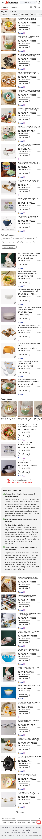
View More (20, 812)
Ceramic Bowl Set (27, 243)
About (7, 832)
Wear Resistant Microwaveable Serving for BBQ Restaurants (27, 775)
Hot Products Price (17, 828)
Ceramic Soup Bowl (24, 822)
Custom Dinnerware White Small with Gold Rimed (28, 632)
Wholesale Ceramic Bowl (10, 243)
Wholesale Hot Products (32, 828)
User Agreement (15, 832)
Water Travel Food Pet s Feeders (29, 344)
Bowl (32, 14)
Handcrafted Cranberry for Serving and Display (29, 145)
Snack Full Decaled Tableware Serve (28, 199)
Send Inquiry (23, 29)
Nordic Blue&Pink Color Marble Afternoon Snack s (27, 596)
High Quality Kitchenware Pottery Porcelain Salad (28, 217)
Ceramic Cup (7, 239)
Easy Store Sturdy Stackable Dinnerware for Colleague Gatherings (29, 55)
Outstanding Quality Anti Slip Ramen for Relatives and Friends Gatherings (29, 91)
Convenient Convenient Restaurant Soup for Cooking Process (28, 109)
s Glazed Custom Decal (29, 685)
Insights (27, 830)
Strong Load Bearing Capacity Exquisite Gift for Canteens (27, 272)
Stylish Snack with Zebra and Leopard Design (29, 443)
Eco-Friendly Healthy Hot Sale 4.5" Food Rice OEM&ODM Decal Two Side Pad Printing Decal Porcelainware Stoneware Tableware (29, 163)
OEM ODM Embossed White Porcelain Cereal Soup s (29, 290)
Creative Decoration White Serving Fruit (28, 461)
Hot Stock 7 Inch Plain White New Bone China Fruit (29, 308)
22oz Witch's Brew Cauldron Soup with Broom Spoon (29, 757)
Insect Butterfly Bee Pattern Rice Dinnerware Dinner (29, 254)
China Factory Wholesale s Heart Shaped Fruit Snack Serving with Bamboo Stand (29, 739)
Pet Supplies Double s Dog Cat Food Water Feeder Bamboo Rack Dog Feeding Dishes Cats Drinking (28, 181)
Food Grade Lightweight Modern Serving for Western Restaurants (28, 578)
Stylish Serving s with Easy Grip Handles (28, 721)
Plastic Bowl (13, 14)
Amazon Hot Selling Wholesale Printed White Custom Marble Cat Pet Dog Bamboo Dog (29, 326)
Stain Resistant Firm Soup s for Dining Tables (28, 37)
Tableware (4, 14)
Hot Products (6, 828)
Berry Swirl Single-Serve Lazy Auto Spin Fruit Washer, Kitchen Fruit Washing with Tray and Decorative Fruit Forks (29, 127)
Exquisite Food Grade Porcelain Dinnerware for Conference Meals (27, 19)
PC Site (22, 830)
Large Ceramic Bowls (9, 822)
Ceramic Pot (19, 239)
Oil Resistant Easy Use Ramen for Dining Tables (29, 614)
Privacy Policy (26, 832)
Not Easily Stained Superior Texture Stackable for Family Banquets (28, 650)
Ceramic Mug (31, 239)
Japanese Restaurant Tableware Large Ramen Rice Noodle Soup (28, 380)
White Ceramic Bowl (9, 247)
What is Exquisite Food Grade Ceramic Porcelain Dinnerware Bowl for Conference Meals (8, 419)
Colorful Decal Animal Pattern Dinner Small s (29, 668)
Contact (34, 832)
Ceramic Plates (24, 14)
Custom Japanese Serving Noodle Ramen (28, 362)
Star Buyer (15, 830)
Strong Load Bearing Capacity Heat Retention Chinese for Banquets (28, 73)
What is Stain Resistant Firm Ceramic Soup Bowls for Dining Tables (25, 419)
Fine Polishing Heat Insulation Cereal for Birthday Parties (29, 425)
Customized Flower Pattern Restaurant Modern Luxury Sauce (28, 793)
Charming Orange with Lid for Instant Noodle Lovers (29, 703)
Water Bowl (35, 822)
